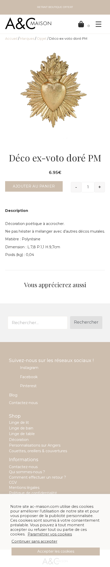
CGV (13, 482)
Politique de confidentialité (33, 493)
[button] (86, 322)
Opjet (42, 38)
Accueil (11, 38)
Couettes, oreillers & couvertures (38, 451)
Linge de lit (19, 422)
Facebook (29, 377)
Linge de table (22, 433)
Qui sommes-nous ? (27, 472)
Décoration (19, 439)
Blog (13, 395)
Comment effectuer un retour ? (37, 477)
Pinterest (28, 386)
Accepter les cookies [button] (55, 551)
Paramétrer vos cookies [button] (50, 534)
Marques (27, 38)
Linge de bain (21, 428)
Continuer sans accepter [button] (34, 541)
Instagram (29, 367)
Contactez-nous (23, 402)
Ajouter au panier (34, 186)
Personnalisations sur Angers (34, 445)
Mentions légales (24, 487)
